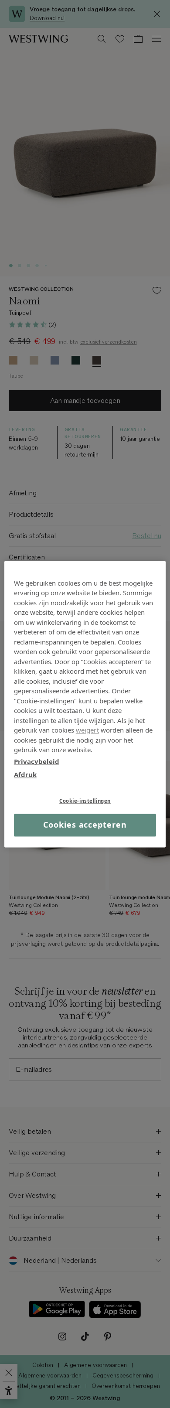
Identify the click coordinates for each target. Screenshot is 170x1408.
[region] (85, 704)
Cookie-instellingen (85, 801)
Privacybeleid (36, 761)
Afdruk (25, 774)
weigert (87, 730)
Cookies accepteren (84, 825)
